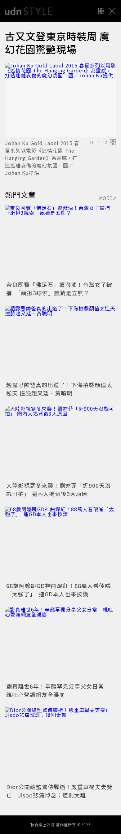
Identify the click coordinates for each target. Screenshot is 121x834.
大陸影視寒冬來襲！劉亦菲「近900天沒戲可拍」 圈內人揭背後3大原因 (58, 489)
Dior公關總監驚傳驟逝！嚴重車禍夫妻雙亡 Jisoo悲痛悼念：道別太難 (59, 791)
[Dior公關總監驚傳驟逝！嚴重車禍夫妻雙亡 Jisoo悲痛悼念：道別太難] (60, 744)
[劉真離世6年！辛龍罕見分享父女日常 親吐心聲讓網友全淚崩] (60, 644)
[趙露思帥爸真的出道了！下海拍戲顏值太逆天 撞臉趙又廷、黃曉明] (60, 343)
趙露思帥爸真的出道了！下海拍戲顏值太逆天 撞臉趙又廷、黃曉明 (59, 389)
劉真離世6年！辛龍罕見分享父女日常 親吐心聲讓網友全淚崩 (58, 690)
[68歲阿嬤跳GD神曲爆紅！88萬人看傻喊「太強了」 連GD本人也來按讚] (60, 544)
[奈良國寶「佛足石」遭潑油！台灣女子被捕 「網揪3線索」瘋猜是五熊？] (60, 242)
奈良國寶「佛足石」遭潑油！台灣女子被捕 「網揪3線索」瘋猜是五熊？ (59, 288)
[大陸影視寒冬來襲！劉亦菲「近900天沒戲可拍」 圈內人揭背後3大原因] (60, 443)
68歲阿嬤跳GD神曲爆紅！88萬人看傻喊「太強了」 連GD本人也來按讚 (58, 589)
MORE (105, 198)
